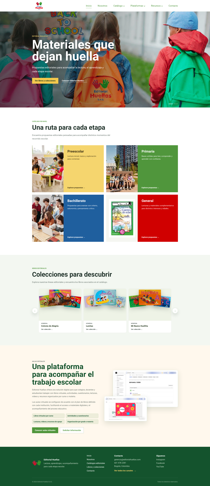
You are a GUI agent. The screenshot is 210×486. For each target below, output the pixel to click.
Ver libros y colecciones (45, 81)
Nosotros (102, 5)
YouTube (160, 466)
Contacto (173, 5)
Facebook (160, 463)
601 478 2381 (120, 463)
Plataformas (137, 5)
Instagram (160, 459)
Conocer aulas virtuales (45, 430)
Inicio (89, 5)
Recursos (156, 5)
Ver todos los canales (125, 470)
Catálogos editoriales (96, 463)
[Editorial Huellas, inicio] (39, 5)
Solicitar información (72, 430)
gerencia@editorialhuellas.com (127, 459)
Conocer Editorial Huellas (74, 81)
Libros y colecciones (95, 467)
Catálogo (118, 5)
